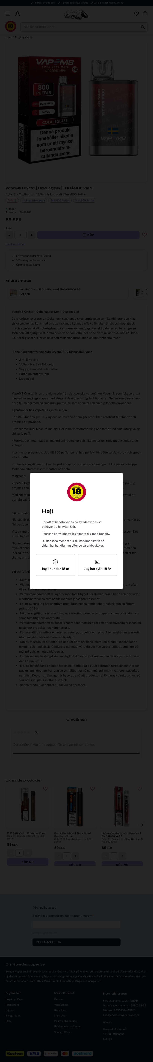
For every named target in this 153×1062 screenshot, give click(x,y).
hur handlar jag (60, 545)
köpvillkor (96, 545)
